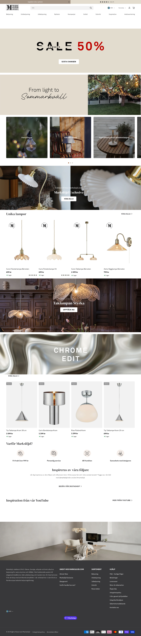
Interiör (94, 585)
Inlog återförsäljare (116, 600)
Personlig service (54, 461)
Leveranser (114, 581)
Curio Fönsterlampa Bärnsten (17, 269)
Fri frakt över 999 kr (20, 461)
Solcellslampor (70, 137)
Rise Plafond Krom (78, 430)
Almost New (64, 574)
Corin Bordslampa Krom (48, 430)
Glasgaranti (64, 581)
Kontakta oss (114, 607)
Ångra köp (113, 589)
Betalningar (114, 578)
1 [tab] (68, 162)
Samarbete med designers (120, 461)
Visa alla (126, 214)
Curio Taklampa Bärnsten (81, 269)
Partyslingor (26, 137)
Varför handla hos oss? (67, 585)
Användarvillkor (52, 632)
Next (136, 137)
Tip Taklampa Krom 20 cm (114, 430)
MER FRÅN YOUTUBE (122, 500)
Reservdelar (96, 589)
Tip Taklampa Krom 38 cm (16, 430)
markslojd (64, 478)
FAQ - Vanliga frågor (116, 574)
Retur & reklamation (117, 585)
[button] (133, 7)
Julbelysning (96, 581)
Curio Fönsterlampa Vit (48, 269)
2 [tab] (70, 162)
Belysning (95, 574)
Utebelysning (96, 578)
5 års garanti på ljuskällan (119, 596)
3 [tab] (72, 162)
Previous (5, 137)
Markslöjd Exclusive (66, 578)
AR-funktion (87, 461)
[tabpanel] (26, 137)
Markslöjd (26, 632)
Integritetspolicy (115, 593)
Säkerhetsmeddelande (117, 604)
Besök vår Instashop (69, 486)
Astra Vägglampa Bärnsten (114, 269)
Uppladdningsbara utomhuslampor (114, 137)
